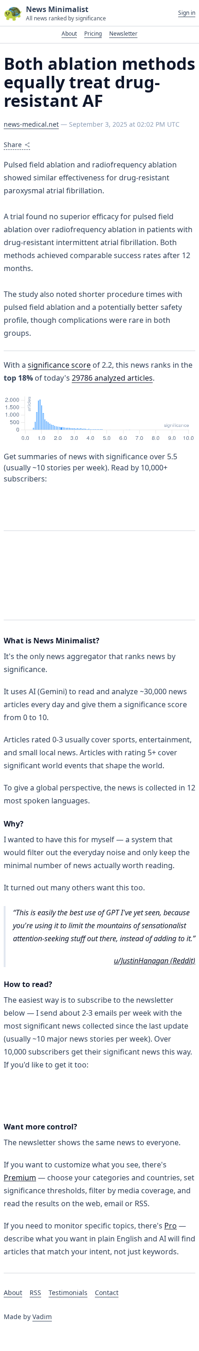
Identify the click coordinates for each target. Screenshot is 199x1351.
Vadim (42, 1316)
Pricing (93, 33)
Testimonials (68, 1292)
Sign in (186, 13)
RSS (35, 1292)
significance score (59, 365)
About (69, 33)
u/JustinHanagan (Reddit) (154, 961)
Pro (170, 1226)
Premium (20, 1177)
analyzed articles (112, 378)
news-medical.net (31, 124)
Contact (106, 1292)
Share (13, 144)
